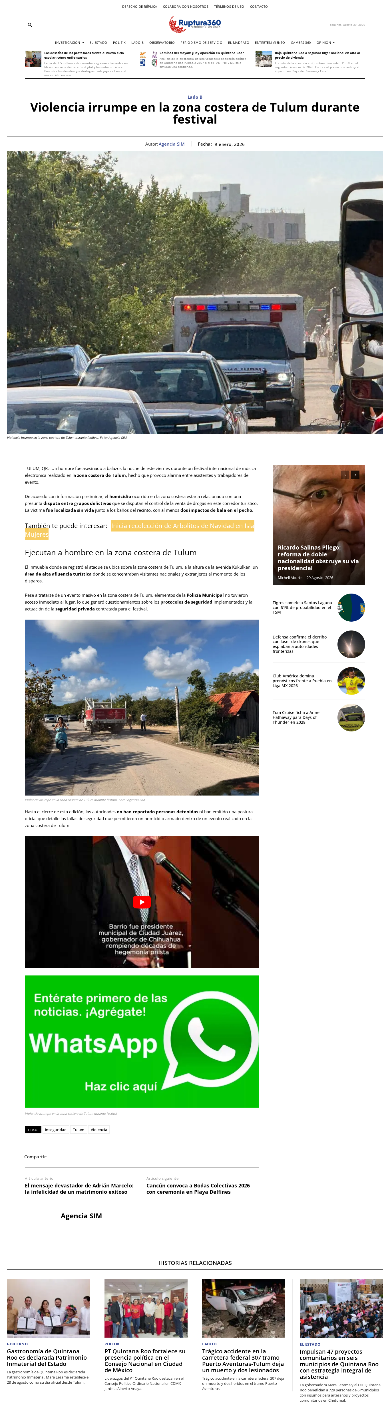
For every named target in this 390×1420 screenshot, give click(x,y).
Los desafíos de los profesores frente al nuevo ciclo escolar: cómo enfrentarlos (84, 55)
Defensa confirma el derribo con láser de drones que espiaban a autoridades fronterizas (300, 644)
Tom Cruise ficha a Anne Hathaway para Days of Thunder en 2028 (296, 717)
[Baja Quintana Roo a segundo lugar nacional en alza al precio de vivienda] (264, 59)
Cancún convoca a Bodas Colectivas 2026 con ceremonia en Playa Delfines (198, 1189)
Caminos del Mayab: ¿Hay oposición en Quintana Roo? (202, 53)
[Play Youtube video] (142, 902)
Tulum (79, 1129)
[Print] (110, 1156)
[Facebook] (57, 1156)
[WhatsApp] (83, 1156)
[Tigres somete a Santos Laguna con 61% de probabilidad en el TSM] (351, 607)
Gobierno (17, 1344)
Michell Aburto (290, 577)
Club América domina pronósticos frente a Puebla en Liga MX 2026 (302, 680)
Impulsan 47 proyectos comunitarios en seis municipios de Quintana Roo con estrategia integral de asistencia (339, 1364)
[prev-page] (345, 475)
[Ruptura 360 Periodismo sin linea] (195, 24)
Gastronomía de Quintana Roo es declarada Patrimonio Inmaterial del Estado (47, 1357)
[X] (70, 1156)
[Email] (96, 1156)
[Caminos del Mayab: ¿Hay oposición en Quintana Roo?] (148, 59)
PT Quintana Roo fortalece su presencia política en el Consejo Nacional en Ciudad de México (145, 1360)
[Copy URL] (123, 1156)
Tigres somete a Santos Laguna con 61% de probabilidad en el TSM (302, 607)
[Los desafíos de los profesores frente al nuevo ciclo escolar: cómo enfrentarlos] (33, 59)
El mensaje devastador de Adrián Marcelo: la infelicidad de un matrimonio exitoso (79, 1189)
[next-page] (355, 475)
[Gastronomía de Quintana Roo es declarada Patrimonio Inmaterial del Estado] (48, 1308)
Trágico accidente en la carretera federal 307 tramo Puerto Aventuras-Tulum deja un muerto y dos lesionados (243, 1360)
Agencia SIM (172, 143)
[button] (30, 25)
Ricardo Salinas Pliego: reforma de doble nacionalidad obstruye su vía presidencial (318, 558)
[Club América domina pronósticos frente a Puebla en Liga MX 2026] (351, 681)
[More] (136, 1156)
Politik (112, 1344)
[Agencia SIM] (38, 1216)
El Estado (310, 1344)
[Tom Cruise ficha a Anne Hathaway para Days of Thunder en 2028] (351, 717)
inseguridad (56, 1129)
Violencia (99, 1129)
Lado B (195, 97)
